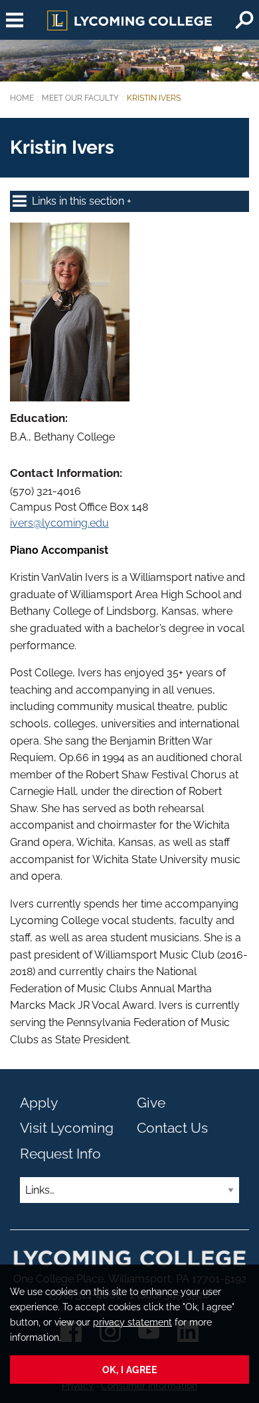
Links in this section (79, 201)
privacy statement (132, 1321)
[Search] (244, 20)
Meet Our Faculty (80, 98)
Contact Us (172, 1127)
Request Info (60, 1153)
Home (22, 98)
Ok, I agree (129, 1369)
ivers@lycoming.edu (59, 523)
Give (151, 1102)
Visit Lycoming (67, 1127)
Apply (39, 1102)
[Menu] (15, 20)
